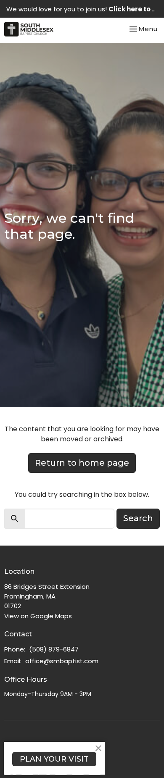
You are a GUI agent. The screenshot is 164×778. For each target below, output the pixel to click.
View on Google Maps (38, 616)
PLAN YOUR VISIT (54, 759)
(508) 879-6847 (54, 649)
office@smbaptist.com (61, 661)
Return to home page (82, 463)
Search (138, 518)
